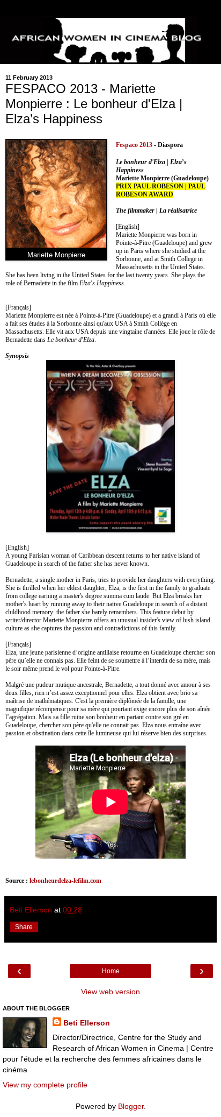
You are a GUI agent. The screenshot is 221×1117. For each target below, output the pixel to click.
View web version (110, 991)
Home (111, 971)
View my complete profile (45, 1084)
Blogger (131, 1106)
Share (24, 927)
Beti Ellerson (86, 1022)
